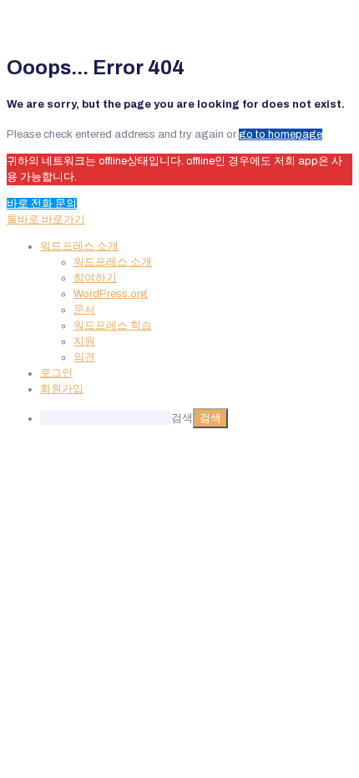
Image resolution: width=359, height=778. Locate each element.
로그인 (56, 373)
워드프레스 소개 (112, 262)
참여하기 (95, 278)
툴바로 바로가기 (46, 219)
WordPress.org (110, 294)
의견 (84, 357)
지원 (84, 341)
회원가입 (61, 389)
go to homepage (280, 134)
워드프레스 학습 (112, 325)
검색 (182, 418)
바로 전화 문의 (42, 204)
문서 (84, 310)
